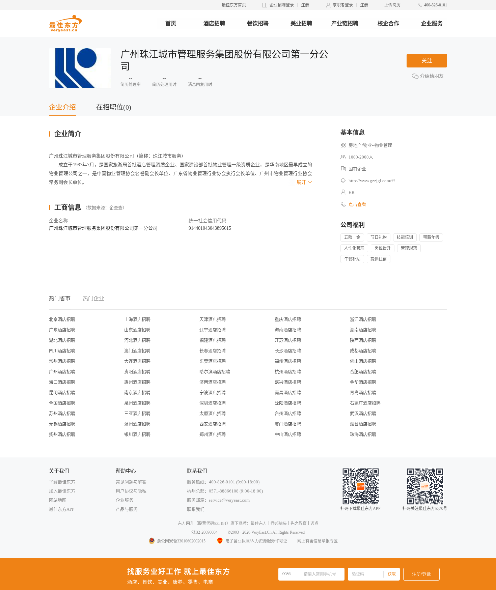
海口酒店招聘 (62, 382)
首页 (170, 23)
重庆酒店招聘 (288, 319)
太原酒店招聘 (212, 413)
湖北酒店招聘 (62, 340)
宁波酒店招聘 (212, 392)
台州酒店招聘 (288, 413)
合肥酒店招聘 (363, 371)
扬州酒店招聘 (62, 434)
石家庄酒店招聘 (365, 402)
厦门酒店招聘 (288, 423)
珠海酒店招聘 (363, 434)
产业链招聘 (344, 23)
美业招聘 (301, 23)
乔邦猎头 (279, 523)
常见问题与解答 (131, 481)
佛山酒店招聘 (363, 361)
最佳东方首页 (234, 5)
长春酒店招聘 (212, 350)
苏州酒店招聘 (62, 413)
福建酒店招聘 (212, 340)
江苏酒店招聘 (288, 340)
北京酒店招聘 (62, 319)
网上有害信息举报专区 (317, 541)
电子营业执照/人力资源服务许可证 (256, 541)
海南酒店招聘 (288, 329)
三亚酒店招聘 (137, 413)
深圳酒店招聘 (212, 402)
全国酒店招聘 (62, 402)
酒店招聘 (214, 23)
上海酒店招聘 (137, 319)
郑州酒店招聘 (212, 434)
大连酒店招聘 (137, 361)
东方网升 (186, 523)
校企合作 (388, 23)
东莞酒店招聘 (212, 361)
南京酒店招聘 (137, 392)
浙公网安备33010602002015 (181, 541)
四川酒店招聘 (62, 350)
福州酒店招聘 (288, 361)
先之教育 (299, 523)
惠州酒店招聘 (137, 382)
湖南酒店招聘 (363, 329)
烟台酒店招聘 (363, 423)
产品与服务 (127, 509)
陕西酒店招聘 (363, 340)
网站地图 (57, 500)
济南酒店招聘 (212, 382)
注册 (305, 5)
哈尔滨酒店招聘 (214, 371)
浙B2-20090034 (204, 532)
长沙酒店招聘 (288, 350)
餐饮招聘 (258, 23)
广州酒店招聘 (62, 371)
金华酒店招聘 (363, 382)
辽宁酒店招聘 (212, 329)
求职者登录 (343, 5)
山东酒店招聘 (137, 329)
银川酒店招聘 (137, 434)
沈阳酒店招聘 (288, 402)
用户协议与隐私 (131, 491)
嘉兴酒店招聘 (288, 382)
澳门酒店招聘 (137, 350)
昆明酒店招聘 (62, 392)
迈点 (314, 523)
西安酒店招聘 (212, 423)
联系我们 (195, 509)
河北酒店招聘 (137, 340)
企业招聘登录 (282, 5)
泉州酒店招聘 (137, 402)
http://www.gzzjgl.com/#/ (372, 180)
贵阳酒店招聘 (137, 371)
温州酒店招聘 (137, 423)
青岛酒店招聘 (363, 392)
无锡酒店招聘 (62, 423)
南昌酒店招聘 (288, 392)
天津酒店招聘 (212, 319)
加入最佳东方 (62, 491)
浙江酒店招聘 (363, 319)
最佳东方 (259, 523)
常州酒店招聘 (62, 361)
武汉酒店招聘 (363, 413)
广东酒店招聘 (62, 329)
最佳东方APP (61, 509)
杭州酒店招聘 (288, 371)
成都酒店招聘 (363, 350)
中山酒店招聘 (288, 434)
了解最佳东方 (62, 481)
